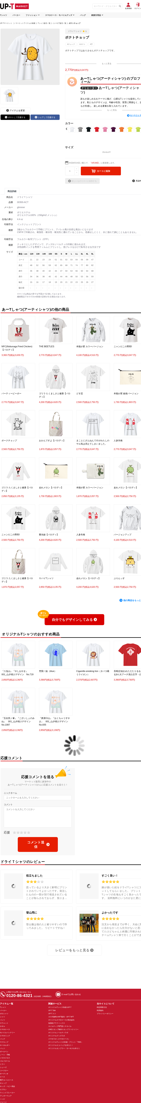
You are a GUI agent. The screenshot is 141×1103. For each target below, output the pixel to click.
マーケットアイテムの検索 (25, 23)
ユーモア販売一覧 (59, 23)
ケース (2, 1077)
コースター (4, 1071)
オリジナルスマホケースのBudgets (61, 1020)
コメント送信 (35, 844)
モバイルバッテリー (7, 1033)
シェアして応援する (46, 117)
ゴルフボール (5, 1061)
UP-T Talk (52, 1010)
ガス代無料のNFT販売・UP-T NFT (61, 1017)
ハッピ (2, 1099)
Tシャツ (3, 15)
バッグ (83, 15)
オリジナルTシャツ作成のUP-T (59, 1007)
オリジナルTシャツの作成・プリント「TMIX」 (65, 1042)
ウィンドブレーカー (7, 1093)
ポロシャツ (4, 1014)
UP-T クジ (52, 1014)
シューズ (3, 1067)
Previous (66, 128)
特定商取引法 (102, 1007)
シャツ (2, 1017)
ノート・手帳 (5, 1055)
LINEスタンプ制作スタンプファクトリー (63, 1029)
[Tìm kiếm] (120, 6)
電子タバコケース (6, 1080)
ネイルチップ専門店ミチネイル (59, 1026)
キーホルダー (5, 1045)
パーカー (16, 15)
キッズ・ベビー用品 (7, 1086)
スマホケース (5, 1029)
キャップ (3, 1083)
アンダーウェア (6, 1096)
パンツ (2, 1020)
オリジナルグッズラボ (56, 1036)
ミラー (2, 1064)
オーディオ (4, 1074)
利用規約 (100, 1010)
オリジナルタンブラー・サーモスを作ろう (64, 1048)
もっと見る (106, 63)
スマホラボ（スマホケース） (59, 1039)
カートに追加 (103, 171)
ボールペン (4, 1052)
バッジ (2, 1048)
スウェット (4, 1023)
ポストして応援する (16, 117)
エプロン (3, 1089)
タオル (2, 1026)
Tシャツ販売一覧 (44, 23)
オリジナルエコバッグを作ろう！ (60, 1045)
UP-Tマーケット (6, 23)
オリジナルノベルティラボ (58, 1033)
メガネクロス (5, 1058)
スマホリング (5, 1036)
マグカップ (4, 1042)
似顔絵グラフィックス (56, 1023)
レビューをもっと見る (72, 950)
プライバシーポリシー (105, 1014)
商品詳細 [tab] (12, 191)
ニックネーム (10, 793)
